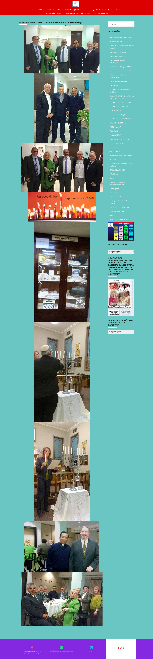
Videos (112, 215)
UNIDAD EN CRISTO (117, 211)
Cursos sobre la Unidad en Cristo (121, 71)
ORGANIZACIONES (55, 10)
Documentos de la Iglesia (119, 115)
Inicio (33, 10)
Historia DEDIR (115, 135)
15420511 (91, 651)
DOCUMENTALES (116, 111)
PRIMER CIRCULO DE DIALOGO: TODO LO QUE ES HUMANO (89, 13)
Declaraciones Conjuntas (118, 81)
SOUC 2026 (114, 193)
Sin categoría (114, 189)
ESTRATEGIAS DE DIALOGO (120, 119)
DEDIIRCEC (114, 85)
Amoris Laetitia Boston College (121, 37)
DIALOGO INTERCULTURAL (120, 103)
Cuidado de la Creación (118, 52)
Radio (112, 178)
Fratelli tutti (114, 131)
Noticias (113, 159)
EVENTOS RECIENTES (118, 123)
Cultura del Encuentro (117, 56)
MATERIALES (115, 151)
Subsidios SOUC (115, 197)
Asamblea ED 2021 (116, 41)
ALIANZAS (41, 10)
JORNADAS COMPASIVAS (119, 139)
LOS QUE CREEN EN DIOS (53, 13)
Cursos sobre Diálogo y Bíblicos (121, 67)
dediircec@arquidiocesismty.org (61, 651)
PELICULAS (114, 174)
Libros (112, 147)
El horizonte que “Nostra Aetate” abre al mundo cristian (103, 10)
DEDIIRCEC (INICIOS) (73, 10)
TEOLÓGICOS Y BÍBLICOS (119, 207)
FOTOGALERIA (115, 127)
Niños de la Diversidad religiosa (121, 155)
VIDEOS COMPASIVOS (118, 219)
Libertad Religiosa (116, 143)
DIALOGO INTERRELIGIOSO (120, 107)
